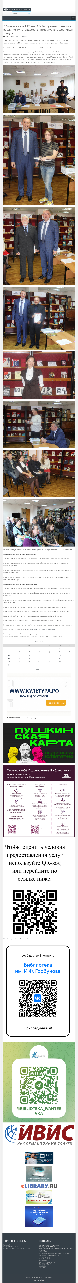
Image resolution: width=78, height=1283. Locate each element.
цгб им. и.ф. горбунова (37, 636)
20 (39, 658)
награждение (24, 636)
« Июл (38, 669)
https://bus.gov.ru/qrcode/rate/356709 (16, 939)
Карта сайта (39, 1280)
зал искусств (15, 636)
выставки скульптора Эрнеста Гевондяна (41, 629)
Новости (22, 634)
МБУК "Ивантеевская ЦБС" (42, 1278)
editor (25, 36)
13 (39, 655)
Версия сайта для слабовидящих (19, 9)
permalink (58, 636)
